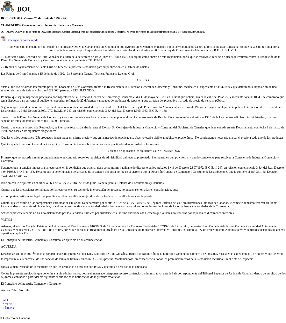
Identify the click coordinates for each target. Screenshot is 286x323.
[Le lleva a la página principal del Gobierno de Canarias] (8, 7)
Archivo (7, 304)
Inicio (5, 300)
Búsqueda (8, 307)
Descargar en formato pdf (22, 40)
